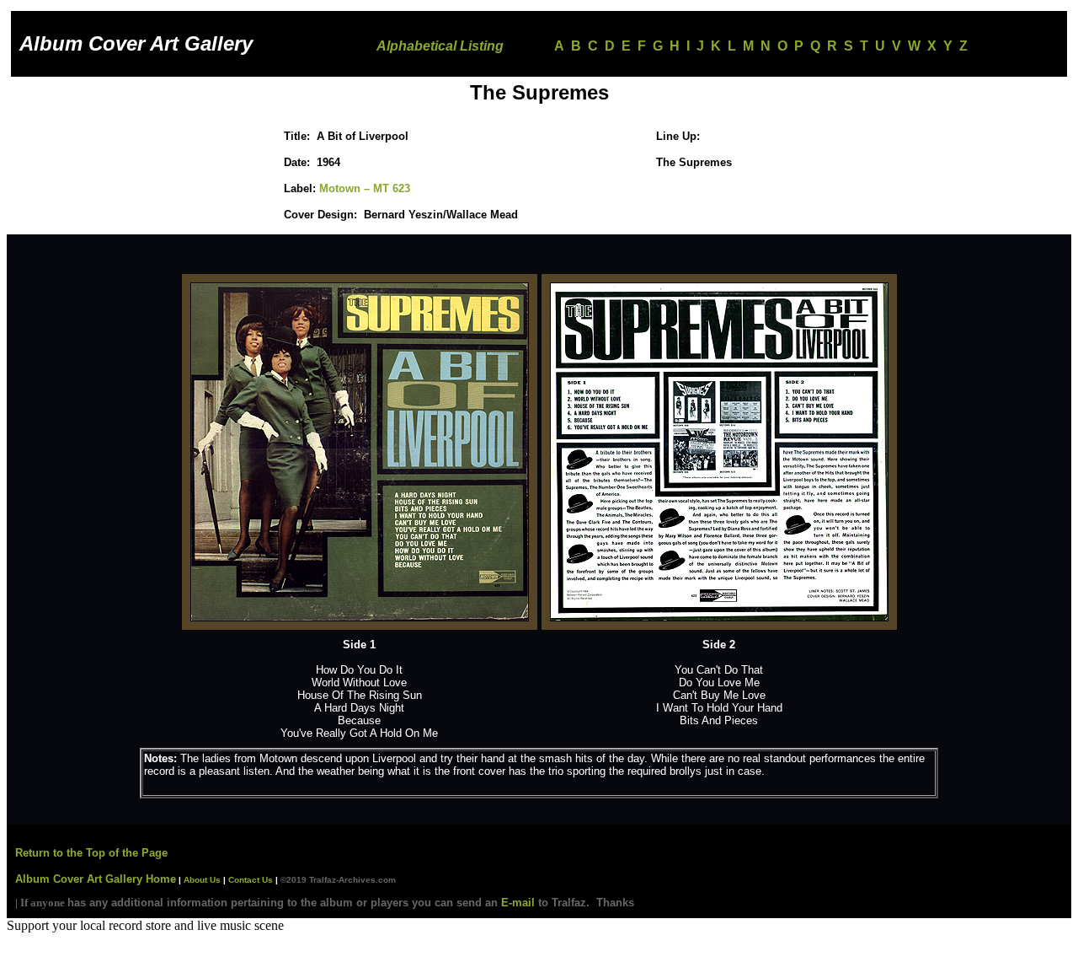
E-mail (518, 902)
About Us (201, 879)
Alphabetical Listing (440, 46)
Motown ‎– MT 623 (364, 188)
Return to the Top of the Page (91, 852)
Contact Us (250, 879)
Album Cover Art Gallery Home (95, 879)
